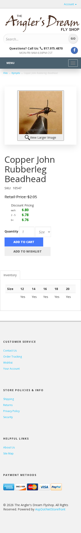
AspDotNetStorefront (50, 509)
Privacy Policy (11, 411)
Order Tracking (12, 356)
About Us (9, 447)
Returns (8, 405)
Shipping (8, 399)
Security (8, 417)
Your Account (11, 368)
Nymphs (15, 72)
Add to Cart (23, 242)
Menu (10, 63)
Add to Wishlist (27, 251)
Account (69, 4)
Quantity (11, 231)
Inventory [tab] (10, 275)
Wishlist (8, 362)
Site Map (8, 453)
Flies (5, 72)
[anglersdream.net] (42, 22)
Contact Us (10, 350)
